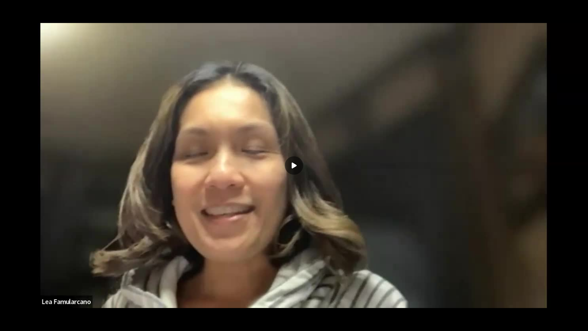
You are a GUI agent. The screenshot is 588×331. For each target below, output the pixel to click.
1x (563, 323)
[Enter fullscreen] (581, 324)
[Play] (24, 324)
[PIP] (572, 324)
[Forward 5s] (34, 324)
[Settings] (554, 324)
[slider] (294, 317)
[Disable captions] (544, 324)
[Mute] (43, 324)
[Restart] (6, 324)
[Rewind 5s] (15, 324)
